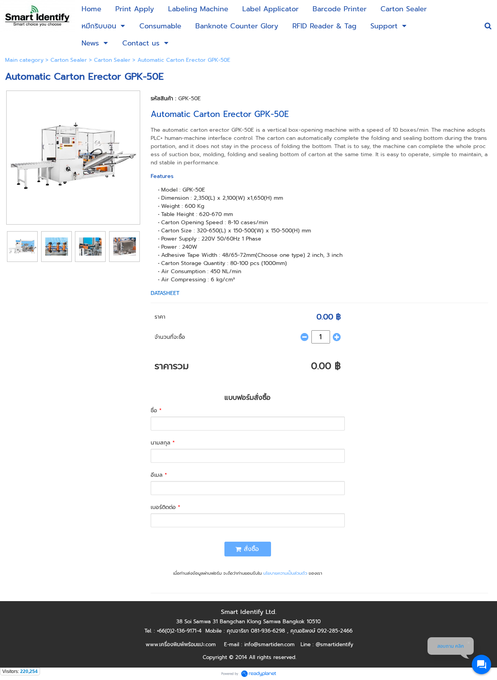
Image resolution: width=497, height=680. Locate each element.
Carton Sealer (68, 60)
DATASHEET (165, 293)
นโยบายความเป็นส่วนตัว (285, 573)
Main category (24, 60)
